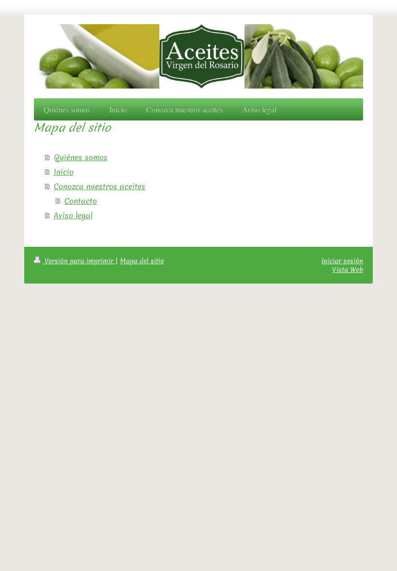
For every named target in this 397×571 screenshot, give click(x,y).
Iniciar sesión (342, 260)
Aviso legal (73, 215)
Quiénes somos (80, 157)
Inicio (64, 171)
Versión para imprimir (79, 260)
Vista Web (347, 269)
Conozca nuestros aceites (99, 186)
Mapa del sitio (142, 260)
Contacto (80, 200)
